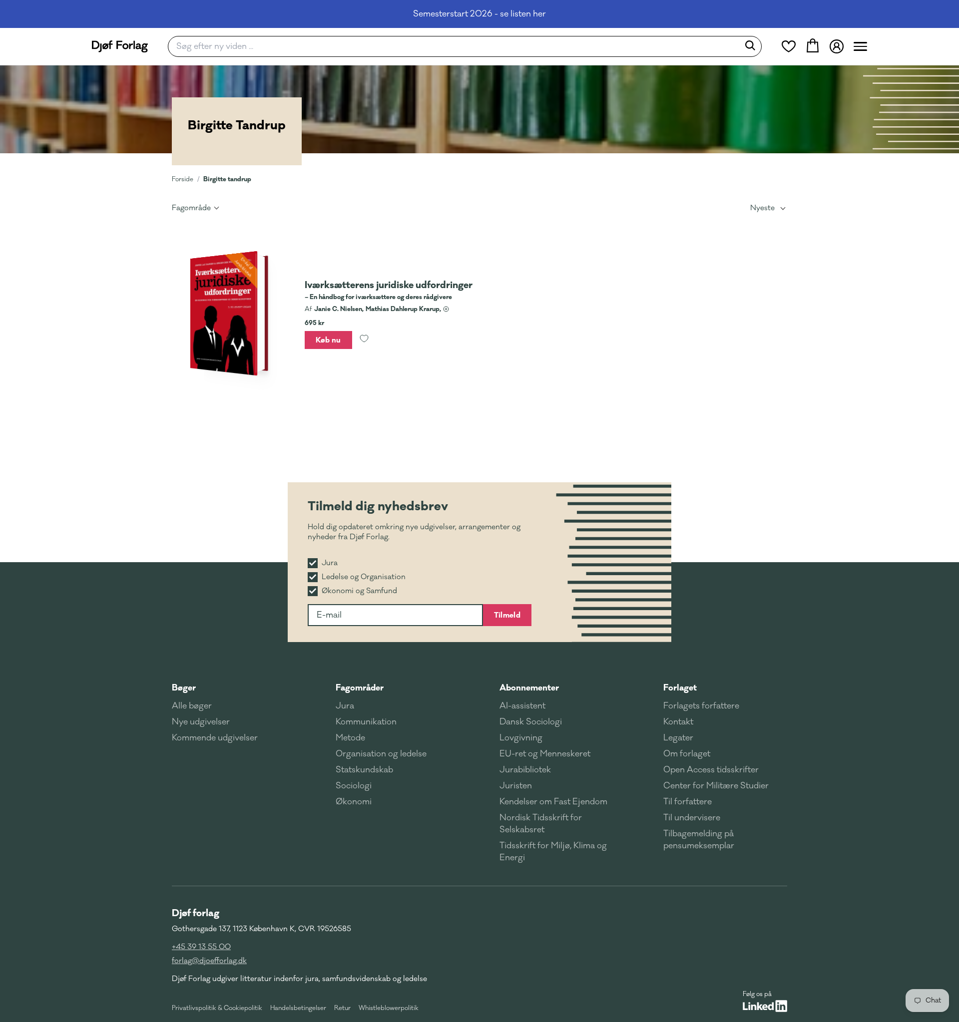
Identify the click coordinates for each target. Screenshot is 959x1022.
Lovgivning (520, 737)
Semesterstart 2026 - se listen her (479, 13)
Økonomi (354, 801)
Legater (678, 737)
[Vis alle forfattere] (446, 309)
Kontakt (678, 721)
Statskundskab (364, 769)
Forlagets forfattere (701, 705)
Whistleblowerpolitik (389, 1008)
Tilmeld (507, 615)
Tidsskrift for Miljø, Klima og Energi (553, 851)
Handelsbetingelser (298, 1008)
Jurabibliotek (525, 769)
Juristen (515, 785)
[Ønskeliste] (789, 46)
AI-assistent (522, 705)
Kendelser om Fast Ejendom (553, 801)
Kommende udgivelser (215, 737)
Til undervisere (691, 817)
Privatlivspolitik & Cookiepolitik (217, 1008)
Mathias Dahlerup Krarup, (403, 309)
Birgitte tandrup (227, 179)
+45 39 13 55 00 (201, 947)
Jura (345, 705)
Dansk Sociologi (530, 721)
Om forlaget (686, 753)
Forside (182, 179)
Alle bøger (192, 705)
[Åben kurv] (813, 46)
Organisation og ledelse (381, 753)
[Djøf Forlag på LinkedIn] (765, 1006)
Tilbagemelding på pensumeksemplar (698, 839)
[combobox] (456, 46)
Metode (350, 737)
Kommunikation (366, 721)
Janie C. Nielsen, (339, 309)
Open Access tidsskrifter (711, 769)
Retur (342, 1008)
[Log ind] (837, 46)
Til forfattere (687, 801)
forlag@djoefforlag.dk (209, 961)
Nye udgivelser (201, 721)
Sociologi (354, 785)
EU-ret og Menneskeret (544, 753)
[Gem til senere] (364, 340)
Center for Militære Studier (716, 785)
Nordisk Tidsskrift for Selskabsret (540, 823)
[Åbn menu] (860, 46)
